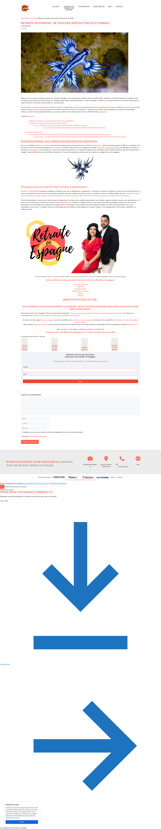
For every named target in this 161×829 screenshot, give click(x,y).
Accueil (56, 6)
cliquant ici (133, 324)
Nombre (25, 367)
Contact (119, 6)
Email (24, 374)
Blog (110, 6)
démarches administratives (101, 107)
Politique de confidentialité (79, 479)
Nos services (84, 6)
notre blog (76, 107)
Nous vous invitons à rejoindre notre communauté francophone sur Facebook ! (97, 313)
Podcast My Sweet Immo (80, 291)
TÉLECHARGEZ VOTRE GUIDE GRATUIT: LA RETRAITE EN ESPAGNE (44, 483)
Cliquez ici (72, 276)
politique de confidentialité (37, 436)
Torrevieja (100, 147)
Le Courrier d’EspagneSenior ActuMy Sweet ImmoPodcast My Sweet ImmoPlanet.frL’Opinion (74, 127)
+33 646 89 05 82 (122, 466)
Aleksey (28, 107)
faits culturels (39, 109)
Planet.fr (80, 293)
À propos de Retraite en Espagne (69, 8)
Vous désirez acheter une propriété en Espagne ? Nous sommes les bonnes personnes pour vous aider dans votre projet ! (70, 134)
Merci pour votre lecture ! (34, 132)
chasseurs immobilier (40, 324)
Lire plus (17, 817)
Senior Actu (80, 286)
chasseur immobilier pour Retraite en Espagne (47, 107)
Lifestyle (34, 18)
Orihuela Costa (35, 150)
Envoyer (80, 381)
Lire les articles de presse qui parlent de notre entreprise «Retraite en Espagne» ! (61, 125)
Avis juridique (68, 479)
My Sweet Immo (80, 289)
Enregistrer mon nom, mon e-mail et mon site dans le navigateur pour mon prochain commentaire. (53, 432)
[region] (21, 814)
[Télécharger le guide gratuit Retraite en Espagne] (15, 486)
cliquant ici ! (103, 112)
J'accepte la (34, 436)
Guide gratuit (99, 6)
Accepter (21, 822)
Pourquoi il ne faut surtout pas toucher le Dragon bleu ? (48, 123)
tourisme (29, 109)
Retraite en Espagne (46, 320)
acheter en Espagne (129, 107)
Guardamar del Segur (112, 147)
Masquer (31, 116)
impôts (113, 107)
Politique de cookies (91, 479)
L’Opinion (80, 295)
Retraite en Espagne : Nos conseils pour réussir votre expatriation (52, 121)
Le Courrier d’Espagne (80, 284)
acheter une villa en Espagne (82, 320)
